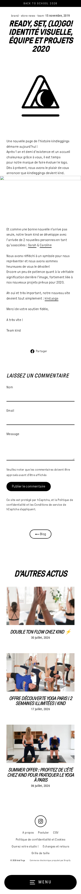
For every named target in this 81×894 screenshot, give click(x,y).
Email (10, 410)
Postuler (43, 832)
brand (15, 15)
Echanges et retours (56, 846)
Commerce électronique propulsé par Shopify (50, 860)
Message (12, 434)
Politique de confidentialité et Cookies (40, 839)
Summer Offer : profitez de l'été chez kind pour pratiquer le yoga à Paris (40, 775)
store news (28, 15)
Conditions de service (48, 504)
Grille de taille (40, 853)
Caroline (46, 245)
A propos (28, 832)
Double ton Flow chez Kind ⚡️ (40, 632)
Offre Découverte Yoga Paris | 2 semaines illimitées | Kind (40, 701)
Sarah (32, 245)
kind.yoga (51, 298)
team (40, 15)
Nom (9, 387)
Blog (42, 534)
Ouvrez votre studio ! (25, 846)
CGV (55, 832)
